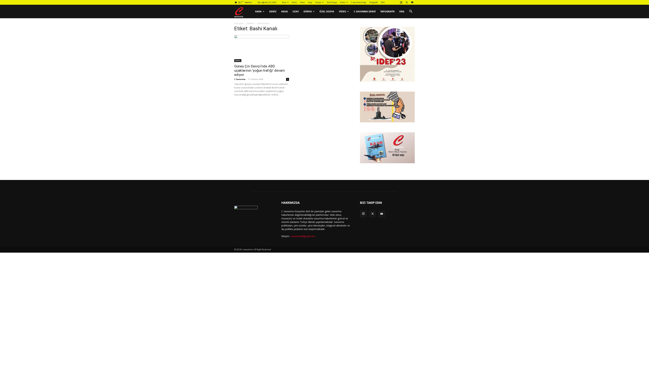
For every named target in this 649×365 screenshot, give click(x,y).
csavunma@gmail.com (302, 236)
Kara (284, 2)
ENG (383, 2)
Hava (302, 2)
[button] (411, 11)
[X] (406, 2)
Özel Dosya (332, 2)
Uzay (310, 2)
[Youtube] (412, 2)
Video (342, 2)
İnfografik (373, 2)
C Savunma (239, 79)
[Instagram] (401, 2)
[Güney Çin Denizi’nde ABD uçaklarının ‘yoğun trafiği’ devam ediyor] (261, 48)
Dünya (318, 2)
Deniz (294, 2)
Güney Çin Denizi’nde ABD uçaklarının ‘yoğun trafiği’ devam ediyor (259, 70)
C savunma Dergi (358, 2)
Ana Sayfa (239, 23)
